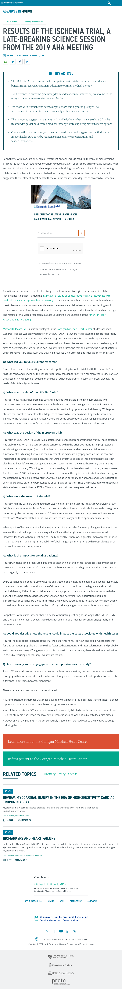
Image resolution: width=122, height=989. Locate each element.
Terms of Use (76, 901)
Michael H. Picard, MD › (50, 884)
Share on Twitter (12, 61)
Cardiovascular (11, 21)
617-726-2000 (81, 939)
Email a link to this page (5, 61)
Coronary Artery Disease (33, 21)
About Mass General (33, 901)
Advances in (17, 11)
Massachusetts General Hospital (12, 2)
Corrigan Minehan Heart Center (74, 329)
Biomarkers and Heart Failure (29, 838)
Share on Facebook (20, 61)
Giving (51, 901)
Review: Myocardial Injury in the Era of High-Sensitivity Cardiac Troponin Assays (59, 800)
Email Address (45, 233)
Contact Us (92, 901)
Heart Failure (20, 855)
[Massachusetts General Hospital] (61, 918)
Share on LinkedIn (27, 61)
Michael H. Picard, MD (15, 329)
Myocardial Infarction (23, 815)
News (62, 901)
